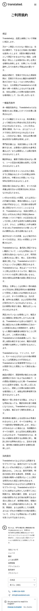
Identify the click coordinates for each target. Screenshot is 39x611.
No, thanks (28, 607)
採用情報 (11, 563)
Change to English (15, 607)
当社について (13, 550)
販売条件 (11, 570)
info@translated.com (21, 595)
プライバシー (13, 573)
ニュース (11, 553)
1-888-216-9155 (18, 591)
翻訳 (10, 556)
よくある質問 (13, 560)
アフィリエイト (14, 566)
